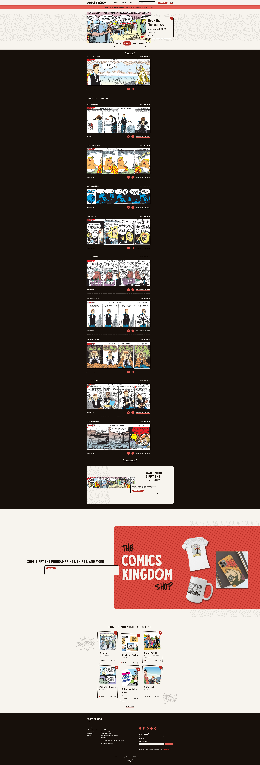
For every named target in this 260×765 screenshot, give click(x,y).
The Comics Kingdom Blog (92, 729)
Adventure (147, 696)
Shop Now (51, 568)
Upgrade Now (137, 490)
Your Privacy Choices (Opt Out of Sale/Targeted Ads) (112, 740)
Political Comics (90, 733)
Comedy (103, 660)
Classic (147, 660)
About (102, 726)
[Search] (153, 3)
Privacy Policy (104, 729)
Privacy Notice (165, 749)
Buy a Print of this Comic (143, 89)
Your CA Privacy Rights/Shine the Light (109, 735)
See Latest (131, 53)
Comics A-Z (89, 726)
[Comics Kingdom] (94, 719)
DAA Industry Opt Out (105, 731)
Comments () (91, 89)
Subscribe (162, 2)
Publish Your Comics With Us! (107, 743)
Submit (169, 744)
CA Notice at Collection (106, 733)
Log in (171, 2)
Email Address (143, 741)
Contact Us (103, 728)
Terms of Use (104, 737)
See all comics (130, 706)
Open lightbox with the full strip (118, 72)
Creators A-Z (89, 728)
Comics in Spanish (90, 731)
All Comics (89, 735)
